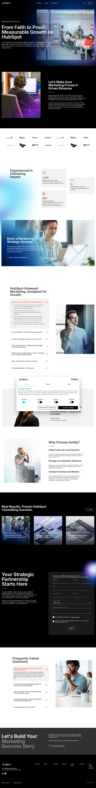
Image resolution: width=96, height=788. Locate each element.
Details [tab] (48, 384)
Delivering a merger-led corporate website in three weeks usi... (47, 537)
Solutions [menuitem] (37, 764)
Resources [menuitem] (56, 764)
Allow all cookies (68, 407)
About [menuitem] (45, 764)
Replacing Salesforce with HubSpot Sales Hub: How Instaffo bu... (15, 537)
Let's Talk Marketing (57, 746)
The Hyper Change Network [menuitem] (91, 766)
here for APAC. (85, 577)
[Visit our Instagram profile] (2, 773)
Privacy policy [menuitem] (5, 782)
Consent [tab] (27, 384)
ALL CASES (89, 509)
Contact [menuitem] (64, 764)
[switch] (40, 402)
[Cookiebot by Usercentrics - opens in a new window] (72, 379)
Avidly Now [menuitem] (72, 764)
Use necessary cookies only (47, 407)
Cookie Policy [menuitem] (17, 782)
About (46, 3)
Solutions (39, 3)
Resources (54, 3)
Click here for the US (75, 577)
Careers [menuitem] (82, 764)
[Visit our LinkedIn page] (5, 773)
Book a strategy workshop (18, 257)
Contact (90, 3)
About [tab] (69, 384)
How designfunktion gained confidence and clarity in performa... (77, 537)
